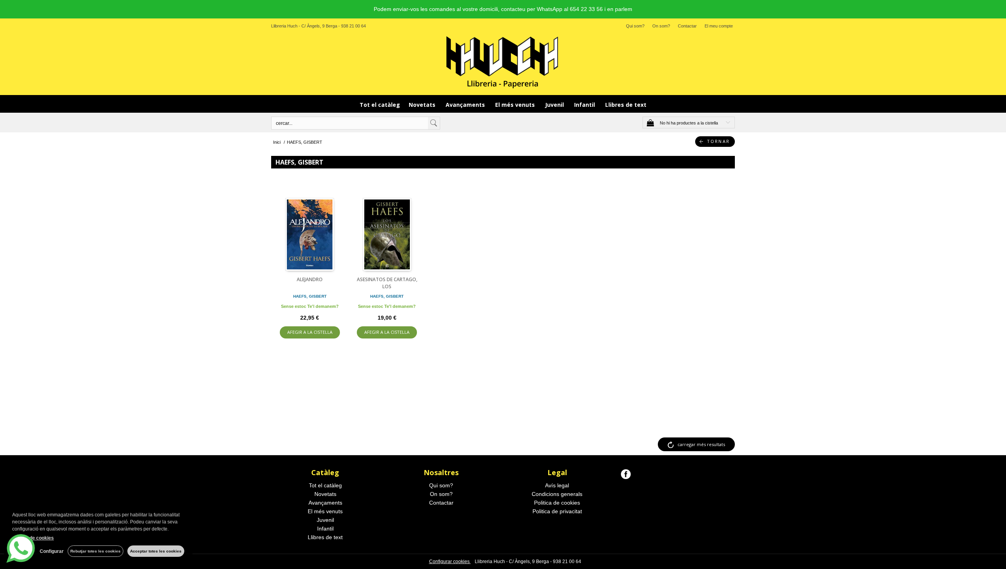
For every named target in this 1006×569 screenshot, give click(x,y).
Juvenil (555, 104)
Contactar (687, 26)
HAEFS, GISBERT (310, 296)
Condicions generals (557, 494)
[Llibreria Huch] (503, 62)
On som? (661, 26)
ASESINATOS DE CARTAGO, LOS (387, 283)
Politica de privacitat (557, 511)
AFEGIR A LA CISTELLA (309, 332)
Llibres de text (625, 104)
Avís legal (557, 485)
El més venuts (515, 104)
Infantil (585, 104)
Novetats (423, 104)
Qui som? (635, 26)
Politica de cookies (557, 502)
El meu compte (719, 26)
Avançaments (466, 104)
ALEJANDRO (310, 279)
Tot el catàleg (380, 104)
